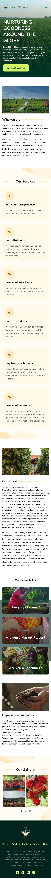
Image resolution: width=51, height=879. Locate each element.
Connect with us (16, 68)
